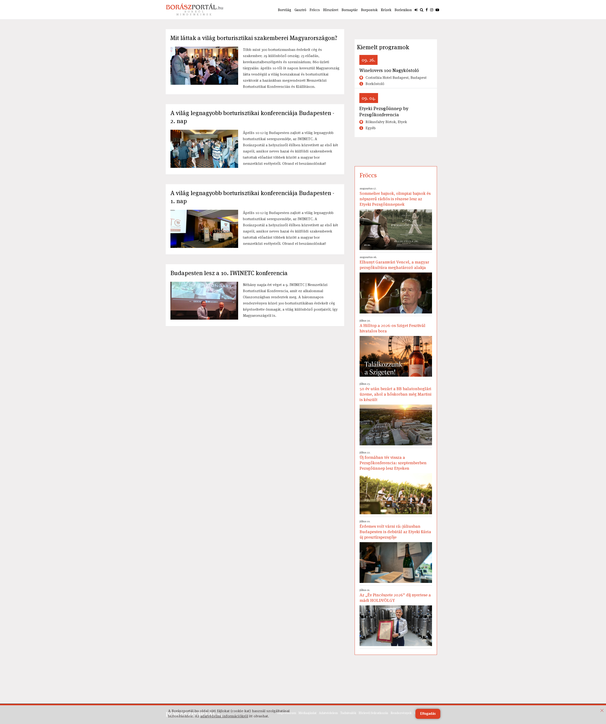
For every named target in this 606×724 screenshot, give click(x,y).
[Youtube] (437, 9)
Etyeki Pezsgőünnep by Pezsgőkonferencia (383, 111)
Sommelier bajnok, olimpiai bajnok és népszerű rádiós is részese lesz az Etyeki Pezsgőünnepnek (395, 197)
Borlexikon (403, 10)
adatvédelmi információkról (224, 716)
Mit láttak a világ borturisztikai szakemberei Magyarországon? (253, 38)
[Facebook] (426, 9)
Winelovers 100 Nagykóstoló (389, 70)
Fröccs (315, 10)
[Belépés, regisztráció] (416, 9)
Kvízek (386, 10)
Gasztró (300, 10)
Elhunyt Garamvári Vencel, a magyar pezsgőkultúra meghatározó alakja (394, 262)
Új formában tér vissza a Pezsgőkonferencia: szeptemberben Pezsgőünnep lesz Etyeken (393, 461)
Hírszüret (330, 10)
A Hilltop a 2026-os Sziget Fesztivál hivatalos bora (392, 326)
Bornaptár (350, 10)
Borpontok (369, 10)
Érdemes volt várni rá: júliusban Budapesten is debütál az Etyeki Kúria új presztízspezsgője (395, 529)
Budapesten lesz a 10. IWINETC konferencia (229, 273)
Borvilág (284, 10)
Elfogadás (428, 714)
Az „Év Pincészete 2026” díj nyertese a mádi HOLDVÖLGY (395, 595)
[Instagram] (431, 9)
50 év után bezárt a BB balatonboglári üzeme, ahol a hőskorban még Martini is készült (396, 392)
